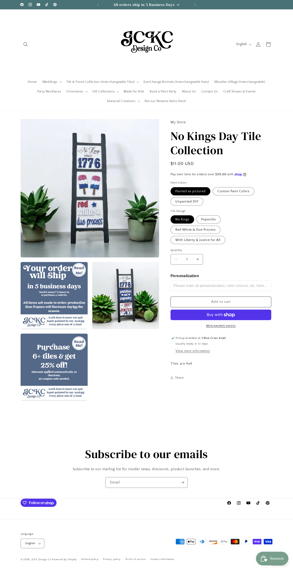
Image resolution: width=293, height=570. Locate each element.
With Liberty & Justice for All (197, 240)
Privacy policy (112, 559)
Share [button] (179, 378)
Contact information (162, 559)
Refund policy (89, 559)
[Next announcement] (195, 4)
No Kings (182, 219)
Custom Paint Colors (233, 191)
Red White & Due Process (195, 230)
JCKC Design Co (42, 559)
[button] (26, 44)
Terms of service (135, 559)
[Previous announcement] (98, 4)
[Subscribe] (182, 482)
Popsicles (208, 219)
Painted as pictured (190, 191)
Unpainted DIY (186, 201)
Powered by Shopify (64, 559)
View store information (193, 351)
